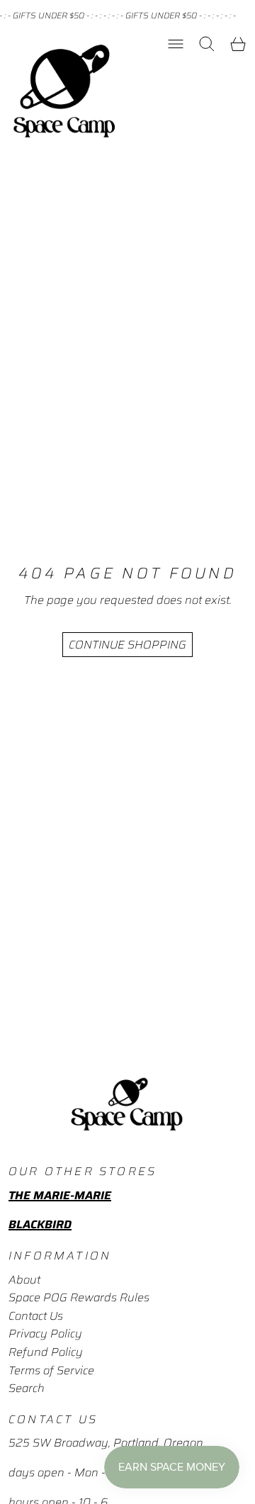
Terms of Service (51, 1370)
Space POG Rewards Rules (78, 1297)
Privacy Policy (45, 1333)
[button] (206, 43)
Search (26, 1388)
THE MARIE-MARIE (59, 1195)
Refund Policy (45, 1352)
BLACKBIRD (40, 1224)
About (24, 1280)
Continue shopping (127, 644)
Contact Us (35, 1316)
